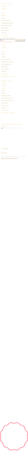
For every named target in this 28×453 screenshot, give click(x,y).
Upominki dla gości (7, 23)
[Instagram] (14, 293)
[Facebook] (13, 293)
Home (3, 115)
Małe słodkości (6, 20)
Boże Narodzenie (6, 25)
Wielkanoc (4, 28)
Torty (3, 15)
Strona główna (6, 42)
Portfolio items (10, 115)
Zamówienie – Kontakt (8, 76)
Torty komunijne (10, 124)
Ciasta (3, 18)
